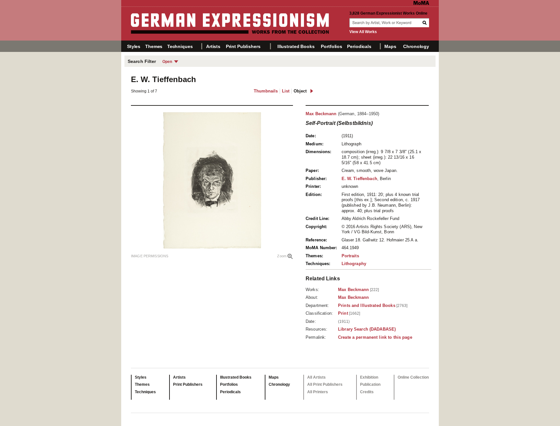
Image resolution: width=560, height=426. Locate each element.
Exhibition (369, 377)
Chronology (416, 46)
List (285, 91)
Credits (367, 392)
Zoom (281, 256)
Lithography (354, 263)
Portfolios (331, 46)
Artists (213, 46)
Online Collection (413, 377)
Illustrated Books (296, 46)
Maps (390, 46)
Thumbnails (266, 91)
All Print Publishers (325, 384)
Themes (153, 46)
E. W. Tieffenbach (359, 178)
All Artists (316, 377)
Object (300, 91)
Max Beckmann (321, 113)
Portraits (350, 255)
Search (425, 22)
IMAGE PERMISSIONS (149, 256)
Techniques (180, 46)
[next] (311, 91)
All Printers (317, 392)
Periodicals (359, 46)
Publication (370, 384)
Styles (133, 46)
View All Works (363, 32)
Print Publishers (243, 46)
